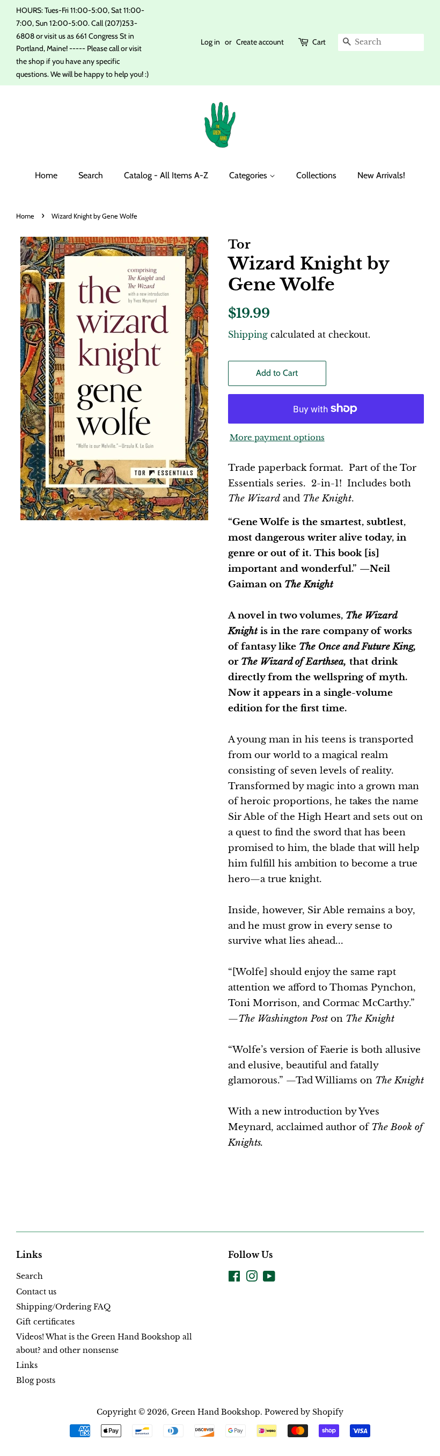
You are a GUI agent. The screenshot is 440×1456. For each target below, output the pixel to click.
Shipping (248, 334)
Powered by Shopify (304, 1412)
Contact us (36, 1292)
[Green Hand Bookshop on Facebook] (234, 1278)
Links (27, 1365)
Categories (249, 175)
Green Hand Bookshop (215, 1412)
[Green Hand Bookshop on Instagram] (252, 1278)
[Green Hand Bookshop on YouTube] (269, 1278)
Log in (210, 42)
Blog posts (35, 1380)
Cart (319, 42)
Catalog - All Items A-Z (166, 175)
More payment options (277, 437)
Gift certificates (45, 1322)
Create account (260, 42)
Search (90, 175)
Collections (316, 175)
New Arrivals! (381, 175)
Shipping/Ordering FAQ (63, 1307)
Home (46, 175)
